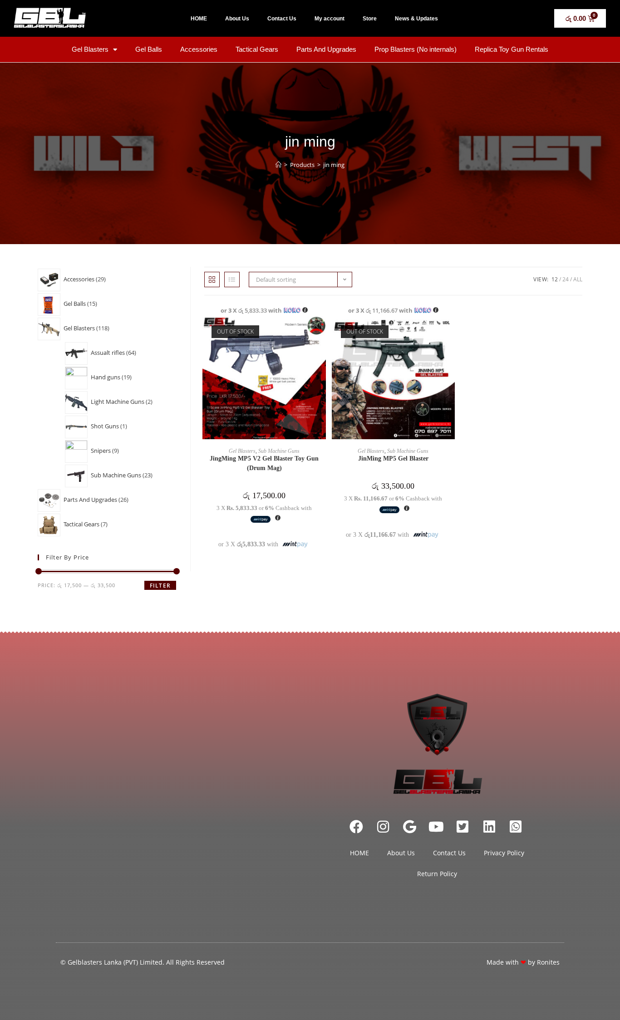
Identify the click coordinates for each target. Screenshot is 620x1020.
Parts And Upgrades (326, 49)
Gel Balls (148, 49)
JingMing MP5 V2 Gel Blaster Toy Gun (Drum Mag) (264, 463)
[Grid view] (212, 279)
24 (565, 279)
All (577, 279)
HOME (199, 18)
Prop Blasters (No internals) (415, 49)
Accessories (198, 49)
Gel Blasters (90, 49)
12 (554, 279)
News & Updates (416, 18)
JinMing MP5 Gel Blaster (393, 458)
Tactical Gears (257, 49)
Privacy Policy (504, 852)
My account (329, 18)
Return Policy (437, 873)
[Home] (278, 165)
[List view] (232, 279)
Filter (160, 585)
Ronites (548, 962)
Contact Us (281, 18)
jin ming (333, 165)
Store (370, 18)
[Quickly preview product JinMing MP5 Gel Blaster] (450, 332)
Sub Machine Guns (279, 451)
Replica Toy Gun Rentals (511, 49)
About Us (237, 18)
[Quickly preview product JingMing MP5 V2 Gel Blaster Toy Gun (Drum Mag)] (321, 332)
